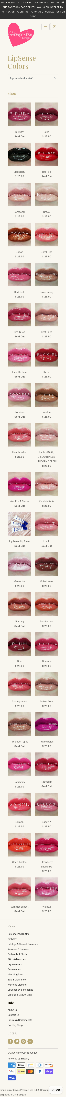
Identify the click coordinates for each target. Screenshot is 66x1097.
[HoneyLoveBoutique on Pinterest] (16, 1041)
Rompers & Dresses (18, 949)
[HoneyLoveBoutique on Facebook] (10, 1041)
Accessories (14, 969)
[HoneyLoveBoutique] (21, 36)
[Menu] (45, 26)
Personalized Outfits (18, 934)
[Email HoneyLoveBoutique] (30, 1041)
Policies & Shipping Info (20, 1020)
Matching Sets (15, 974)
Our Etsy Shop (15, 1025)
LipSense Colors (22, 62)
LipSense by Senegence (20, 989)
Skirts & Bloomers (17, 959)
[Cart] (54, 26)
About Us (12, 1010)
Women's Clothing (17, 984)
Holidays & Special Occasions (23, 944)
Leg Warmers (15, 964)
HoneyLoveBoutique (27, 1052)
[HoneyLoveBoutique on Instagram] (23, 1041)
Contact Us (13, 1015)
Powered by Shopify (18, 1058)
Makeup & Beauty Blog (20, 994)
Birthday (12, 939)
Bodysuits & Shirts (17, 954)
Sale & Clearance (17, 979)
